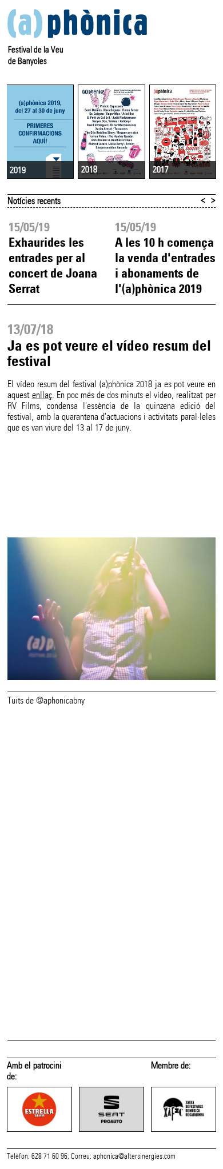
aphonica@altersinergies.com (134, 1156)
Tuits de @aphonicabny (46, 700)
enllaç (42, 394)
